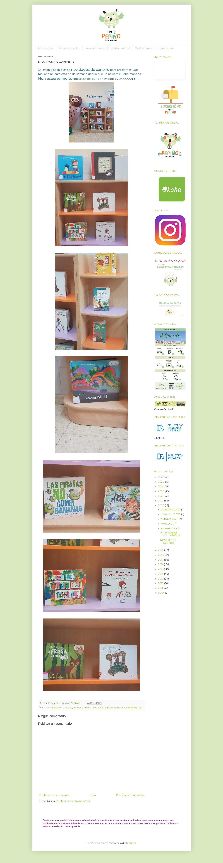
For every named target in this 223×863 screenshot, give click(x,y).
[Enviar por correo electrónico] (88, 703)
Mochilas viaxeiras (145, 48)
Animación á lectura (61, 707)
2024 (161, 486)
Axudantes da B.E (95, 48)
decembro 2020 (171, 509)
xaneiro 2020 (169, 528)
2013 (161, 578)
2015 (161, 569)
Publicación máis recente (54, 795)
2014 (161, 573)
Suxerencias (167, 48)
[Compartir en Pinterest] (99, 703)
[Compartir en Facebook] (97, 703)
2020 (161, 505)
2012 (161, 583)
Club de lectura (45, 48)
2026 (161, 477)
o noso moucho (114, 707)
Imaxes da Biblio (82, 707)
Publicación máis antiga (130, 795)
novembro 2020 (171, 514)
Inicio (93, 795)
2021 (161, 500)
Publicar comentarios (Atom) (73, 801)
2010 (161, 592)
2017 (161, 559)
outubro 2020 (170, 519)
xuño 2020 (168, 523)
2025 (161, 481)
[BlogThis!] (91, 703)
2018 (161, 555)
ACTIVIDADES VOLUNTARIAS (170, 534)
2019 (161, 550)
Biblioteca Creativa (69, 48)
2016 (161, 564)
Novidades (98, 707)
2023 (161, 491)
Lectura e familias (120, 48)
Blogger (131, 843)
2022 (161, 495)
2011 (161, 588)
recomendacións (133, 707)
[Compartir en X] (94, 703)
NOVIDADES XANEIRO (168, 542)
